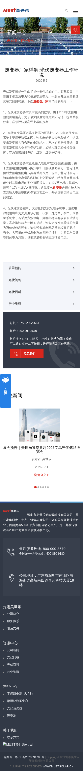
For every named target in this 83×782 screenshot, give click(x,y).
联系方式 (13, 737)
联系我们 (75, 30)
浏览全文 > (41, 475)
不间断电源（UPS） (20, 693)
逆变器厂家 (40, 101)
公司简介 (13, 613)
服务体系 (13, 621)
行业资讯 (27, 40)
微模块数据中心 (17, 701)
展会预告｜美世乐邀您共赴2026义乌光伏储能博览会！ (41, 450)
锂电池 (11, 715)
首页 (13, 40)
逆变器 (57, 187)
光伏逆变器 (14, 708)
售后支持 (13, 628)
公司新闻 (14, 268)
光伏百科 (14, 292)
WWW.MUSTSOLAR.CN (58, 766)
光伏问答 (14, 280)
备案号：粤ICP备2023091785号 (24, 757)
